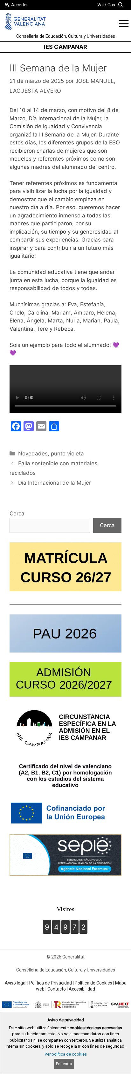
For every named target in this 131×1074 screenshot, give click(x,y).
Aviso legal (15, 982)
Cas (111, 4)
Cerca (17, 513)
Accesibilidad (82, 988)
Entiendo (64, 1063)
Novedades (33, 453)
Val (100, 4)
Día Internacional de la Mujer (54, 483)
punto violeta (67, 453)
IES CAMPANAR (65, 46)
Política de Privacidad (50, 982)
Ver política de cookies (66, 1054)
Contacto (56, 988)
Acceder (19, 4)
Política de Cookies (93, 982)
